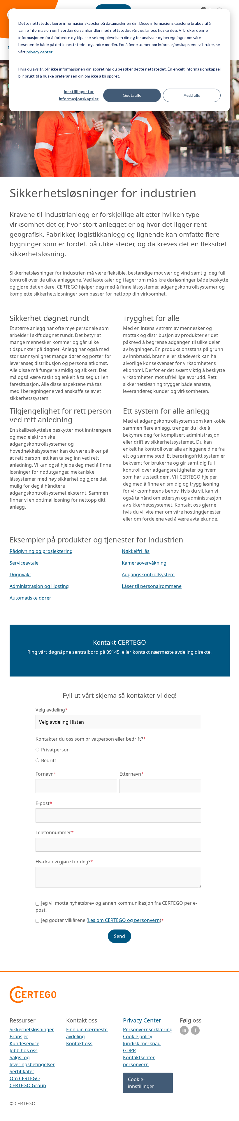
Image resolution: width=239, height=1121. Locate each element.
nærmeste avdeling (172, 652)
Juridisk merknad (142, 1043)
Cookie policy (137, 1036)
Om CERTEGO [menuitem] (25, 1078)
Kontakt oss (79, 1043)
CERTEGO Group (28, 1085)
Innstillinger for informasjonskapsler (79, 95)
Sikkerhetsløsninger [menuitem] (32, 1029)
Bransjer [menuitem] (19, 1036)
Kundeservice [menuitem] (24, 1043)
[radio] (118, 749)
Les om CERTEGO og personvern (124, 920)
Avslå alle (192, 95)
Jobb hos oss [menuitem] (24, 1050)
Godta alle (132, 95)
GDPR (129, 1050)
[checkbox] (118, 755)
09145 (112, 652)
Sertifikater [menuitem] (22, 1071)
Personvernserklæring (148, 1029)
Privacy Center (142, 1020)
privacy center (39, 51)
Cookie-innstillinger (141, 1083)
